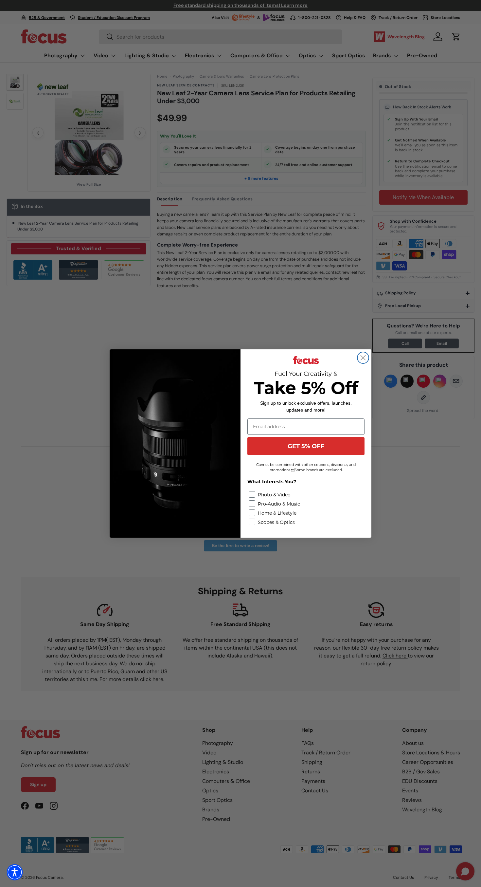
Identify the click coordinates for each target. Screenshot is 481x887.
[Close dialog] (363, 357)
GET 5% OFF (306, 446)
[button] (15, 872)
